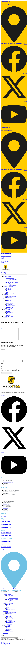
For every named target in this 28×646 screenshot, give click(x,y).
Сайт (2, 366)
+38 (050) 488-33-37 (6, 253)
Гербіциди (8, 300)
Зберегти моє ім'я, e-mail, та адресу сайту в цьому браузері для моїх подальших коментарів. (13, 369)
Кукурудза (8, 288)
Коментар (3, 349)
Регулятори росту (10, 305)
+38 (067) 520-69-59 (6, 256)
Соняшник (9, 289)
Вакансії (8, 315)
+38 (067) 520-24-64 (6, 541)
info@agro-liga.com (6, 4)
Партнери (8, 311)
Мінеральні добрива (11, 296)
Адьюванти (9, 304)
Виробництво (9, 313)
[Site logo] (3, 257)
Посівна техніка (10, 278)
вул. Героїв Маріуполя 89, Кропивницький (13, 43)
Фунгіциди (9, 301)
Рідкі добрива (9, 297)
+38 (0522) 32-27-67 (6, 547)
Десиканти (9, 308)
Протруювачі (9, 303)
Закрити (3, 636)
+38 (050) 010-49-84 (6, 535)
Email (2, 363)
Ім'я (2, 361)
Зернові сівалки (13, 279)
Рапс (7, 290)
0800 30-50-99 (5, 1)
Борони (11, 283)
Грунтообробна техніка (12, 282)
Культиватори (12, 285)
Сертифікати (9, 312)
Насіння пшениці (10, 293)
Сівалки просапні (13, 281)
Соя (7, 292)
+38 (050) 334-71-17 (6, 527)
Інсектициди (9, 307)
